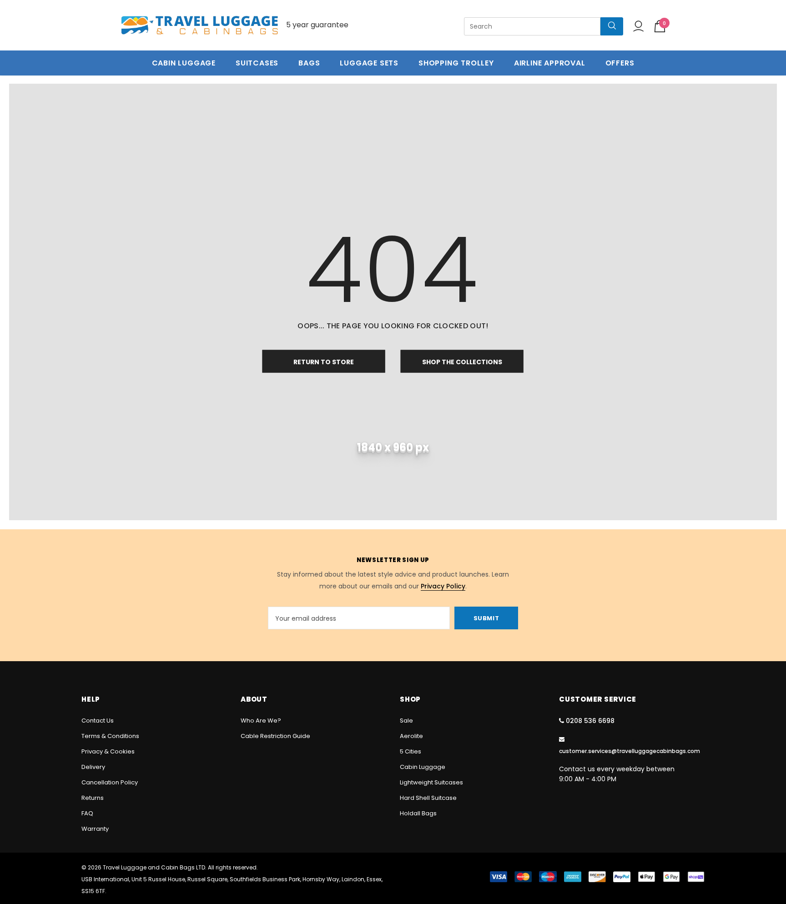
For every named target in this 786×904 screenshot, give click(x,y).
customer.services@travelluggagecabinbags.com (629, 751)
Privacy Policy (443, 586)
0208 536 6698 (590, 720)
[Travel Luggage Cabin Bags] (199, 25)
